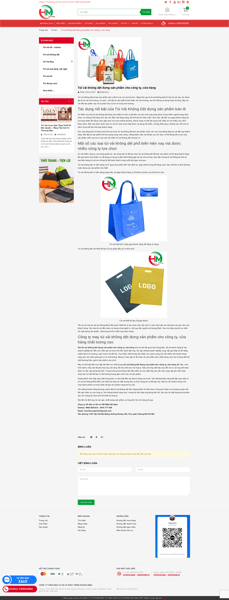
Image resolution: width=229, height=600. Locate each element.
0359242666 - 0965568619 (136, 575)
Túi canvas (100, 23)
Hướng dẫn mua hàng (126, 520)
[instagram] (183, 2)
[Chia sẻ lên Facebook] (91, 437)
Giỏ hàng (82, 530)
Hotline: (178, 23)
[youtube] (175, 2)
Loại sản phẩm (74, 23)
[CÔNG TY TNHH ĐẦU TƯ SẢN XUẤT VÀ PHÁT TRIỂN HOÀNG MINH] (56, 12)
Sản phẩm (43, 527)
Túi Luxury (113, 23)
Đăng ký (172, 15)
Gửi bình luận (86, 502)
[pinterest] (188, 2)
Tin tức (124, 23)
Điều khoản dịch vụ (124, 530)
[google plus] (179, 2)
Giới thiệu (60, 23)
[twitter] (166, 2)
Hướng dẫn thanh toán (126, 524)
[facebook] (170, 2)
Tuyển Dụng (146, 23)
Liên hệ (134, 23)
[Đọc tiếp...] (45, 147)
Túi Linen (89, 23)
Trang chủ (47, 23)
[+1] (102, 437)
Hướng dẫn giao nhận (126, 527)
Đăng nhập (163, 15)
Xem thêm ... (49, 90)
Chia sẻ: (81, 437)
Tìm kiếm (82, 520)
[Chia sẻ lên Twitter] (96, 437)
